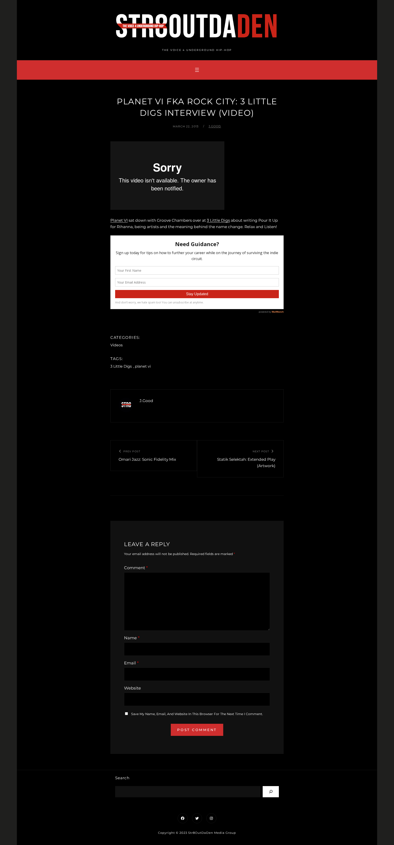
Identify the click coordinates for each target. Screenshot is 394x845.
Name (132, 637)
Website (132, 688)
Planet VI (119, 220)
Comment (136, 567)
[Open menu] (197, 70)
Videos (116, 345)
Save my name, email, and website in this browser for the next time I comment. (197, 714)
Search (122, 778)
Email (131, 663)
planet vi (143, 366)
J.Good (215, 126)
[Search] (271, 791)
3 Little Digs (218, 220)
